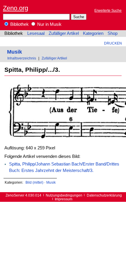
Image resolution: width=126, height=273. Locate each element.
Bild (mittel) (34, 182)
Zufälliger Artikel (64, 33)
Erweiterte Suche (108, 10)
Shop (113, 33)
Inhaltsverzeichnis (21, 58)
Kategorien (93, 33)
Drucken (113, 43)
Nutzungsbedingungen (64, 195)
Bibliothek (19, 24)
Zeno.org (15, 8)
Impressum (63, 199)
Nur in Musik (49, 24)
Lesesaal (36, 33)
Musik (14, 52)
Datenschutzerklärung (104, 195)
